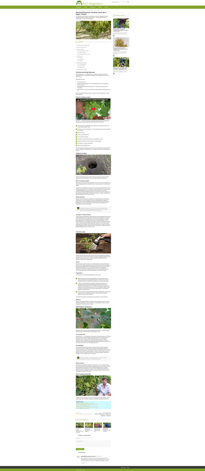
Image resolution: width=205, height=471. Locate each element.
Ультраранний (78, 7)
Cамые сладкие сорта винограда (82, 408)
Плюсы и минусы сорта (81, 47)
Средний (100, 7)
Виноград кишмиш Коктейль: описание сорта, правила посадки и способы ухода (120, 49)
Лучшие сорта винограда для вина (83, 405)
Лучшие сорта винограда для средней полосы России (87, 404)
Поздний (106, 7)
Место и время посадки (83, 50)
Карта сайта (123, 467)
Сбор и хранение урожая (81, 69)
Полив (80, 57)
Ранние (85, 7)
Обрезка (80, 60)
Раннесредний (93, 7)
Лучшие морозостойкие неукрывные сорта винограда (87, 406)
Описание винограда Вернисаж (82, 45)
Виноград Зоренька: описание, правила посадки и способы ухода (97, 430)
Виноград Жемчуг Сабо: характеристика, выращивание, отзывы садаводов (89, 430)
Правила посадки (80, 49)
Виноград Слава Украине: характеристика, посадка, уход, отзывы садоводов (79, 430)
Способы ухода (79, 56)
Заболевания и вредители (81, 62)
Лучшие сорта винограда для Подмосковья (84, 403)
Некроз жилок (81, 67)
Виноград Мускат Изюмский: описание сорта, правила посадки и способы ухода (120, 30)
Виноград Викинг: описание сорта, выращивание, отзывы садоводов (107, 430)
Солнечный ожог (82, 64)
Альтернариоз (81, 65)
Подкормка (81, 59)
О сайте (128, 467)
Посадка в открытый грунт (84, 54)
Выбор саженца (82, 52)
